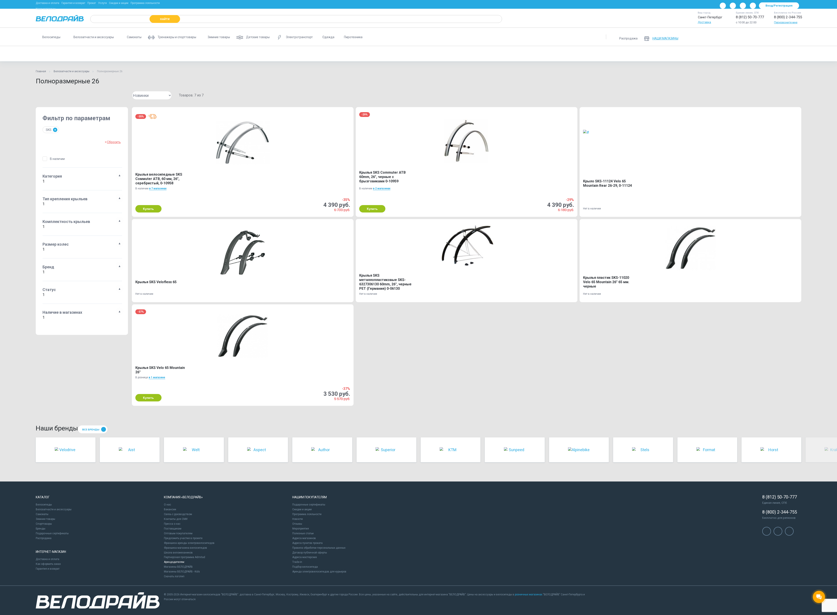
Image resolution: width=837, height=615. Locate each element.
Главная (41, 71)
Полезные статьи (303, 533)
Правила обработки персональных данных (318, 547)
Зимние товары (45, 519)
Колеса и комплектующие (165, 53)
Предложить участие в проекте (183, 538)
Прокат (91, 3)
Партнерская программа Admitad (184, 557)
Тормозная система (204, 53)
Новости (297, 519)
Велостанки (297, 53)
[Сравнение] (773, 37)
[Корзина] (796, 37)
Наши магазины (46, 8)
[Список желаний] (784, 37)
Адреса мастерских (304, 557)
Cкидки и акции (302, 509)
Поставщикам (172, 528)
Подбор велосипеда (305, 566)
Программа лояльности (145, 3)
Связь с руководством (178, 514)
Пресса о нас (172, 523)
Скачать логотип (174, 576)
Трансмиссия (110, 53)
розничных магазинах (528, 594)
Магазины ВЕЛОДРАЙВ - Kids (182, 571)
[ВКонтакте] (723, 6)
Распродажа (43, 538)
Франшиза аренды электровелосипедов (189, 543)
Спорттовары (44, 523)
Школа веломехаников (178, 552)
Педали (133, 53)
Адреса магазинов (304, 538)
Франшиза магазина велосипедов (185, 547)
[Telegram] (743, 6)
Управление (271, 53)
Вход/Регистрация (779, 5)
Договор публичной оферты (309, 552)
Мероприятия (300, 528)
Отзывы (297, 523)
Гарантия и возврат (73, 3)
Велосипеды (44, 504)
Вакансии (170, 509)
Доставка (704, 22)
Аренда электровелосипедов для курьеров (319, 571)
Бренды (40, 528)
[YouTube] (733, 6)
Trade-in (297, 562)
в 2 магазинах (381, 188)
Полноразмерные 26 (52, 53)
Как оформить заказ (48, 563)
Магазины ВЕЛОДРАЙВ (178, 566)
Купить (148, 209)
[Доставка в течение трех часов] (152, 116)
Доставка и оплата (47, 3)
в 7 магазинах (158, 188)
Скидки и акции (118, 3)
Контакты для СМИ (175, 519)
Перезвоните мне (785, 22)
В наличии (57, 159)
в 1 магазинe (157, 377)
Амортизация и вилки (240, 53)
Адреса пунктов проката (307, 543)
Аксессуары (83, 53)
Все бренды (90, 429)
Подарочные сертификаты (52, 533)
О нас (167, 504)
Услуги (102, 3)
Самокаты (42, 514)
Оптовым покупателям (178, 533)
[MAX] (753, 6)
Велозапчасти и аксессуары (71, 71)
